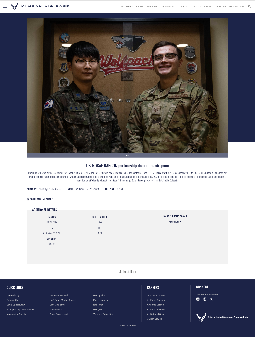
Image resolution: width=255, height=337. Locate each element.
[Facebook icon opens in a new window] (198, 299)
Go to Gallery (127, 271)
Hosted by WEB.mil (128, 325)
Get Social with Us (207, 294)
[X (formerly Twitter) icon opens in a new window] (211, 299)
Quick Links (15, 287)
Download (35, 199)
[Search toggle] (249, 6)
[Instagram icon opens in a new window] (205, 299)
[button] (4, 6)
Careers (153, 287)
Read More (174, 221)
